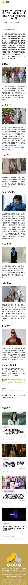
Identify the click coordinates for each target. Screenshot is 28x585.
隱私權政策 (14, 569)
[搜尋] (22, 2)
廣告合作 (15, 571)
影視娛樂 (6, 459)
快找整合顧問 (14, 576)
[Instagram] (12, 565)
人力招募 (23, 571)
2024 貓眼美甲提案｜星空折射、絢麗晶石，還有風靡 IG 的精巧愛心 (13, 382)
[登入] (20, 2)
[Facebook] (8, 565)
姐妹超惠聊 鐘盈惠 (8, 491)
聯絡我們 (8, 571)
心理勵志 (6, 427)
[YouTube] (15, 565)
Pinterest (5, 391)
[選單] (25, 2)
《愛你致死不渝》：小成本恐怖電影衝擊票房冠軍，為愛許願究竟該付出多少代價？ (13, 464)
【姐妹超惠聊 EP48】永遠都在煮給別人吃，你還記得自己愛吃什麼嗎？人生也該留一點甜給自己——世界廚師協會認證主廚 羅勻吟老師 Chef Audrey (14, 498)
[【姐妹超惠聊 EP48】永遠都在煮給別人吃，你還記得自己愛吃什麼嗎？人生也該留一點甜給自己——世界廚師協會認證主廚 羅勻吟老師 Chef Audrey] (14, 477)
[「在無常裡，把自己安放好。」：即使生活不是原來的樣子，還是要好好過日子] (14, 413)
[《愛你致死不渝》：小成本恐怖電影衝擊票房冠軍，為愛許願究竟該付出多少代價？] (14, 445)
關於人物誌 (5, 569)
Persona (11, 22)
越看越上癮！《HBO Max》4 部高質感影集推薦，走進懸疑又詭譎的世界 (13, 528)
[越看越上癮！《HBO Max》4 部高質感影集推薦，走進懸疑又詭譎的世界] (14, 509)
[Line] (19, 565)
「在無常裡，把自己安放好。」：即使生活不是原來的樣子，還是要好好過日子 (13, 432)
